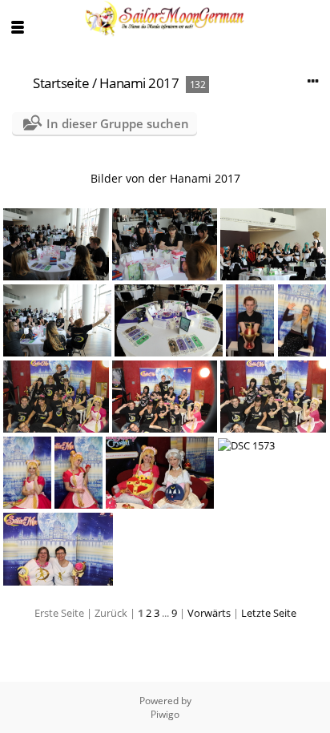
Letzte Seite (268, 613)
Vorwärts (209, 613)
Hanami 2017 (139, 83)
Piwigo (165, 714)
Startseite (61, 83)
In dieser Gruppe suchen (117, 123)
